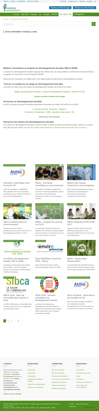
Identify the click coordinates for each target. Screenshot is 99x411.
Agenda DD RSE (8, 204)
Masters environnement (59, 382)
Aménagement (79, 14)
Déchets (54, 14)
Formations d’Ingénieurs (35, 112)
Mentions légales (45, 407)
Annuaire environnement (84, 382)
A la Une (16, 14)
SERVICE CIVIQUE (33, 1)
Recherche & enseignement (36, 384)
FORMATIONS (72, 1)
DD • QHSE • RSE (66, 14)
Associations (32, 376)
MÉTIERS (63, 1)
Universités (79, 379)
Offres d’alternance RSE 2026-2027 (81, 223)
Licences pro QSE (40, 109)
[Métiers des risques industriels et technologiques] (81, 172)
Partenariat (72, 406)
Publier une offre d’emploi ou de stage (49, 96)
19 (18, 321)
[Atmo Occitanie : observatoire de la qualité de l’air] (81, 284)
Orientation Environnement (20, 404)
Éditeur (18, 407)
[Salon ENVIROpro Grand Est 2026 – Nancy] (49, 248)
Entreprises (31, 370)
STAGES (12, 1)
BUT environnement (58, 373)
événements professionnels (54, 127)
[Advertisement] (49, 51)
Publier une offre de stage (60, 8)
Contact (71, 404)
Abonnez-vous (89, 407)
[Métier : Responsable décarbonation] (81, 248)
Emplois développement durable (56, 92)
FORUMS (82, 1)
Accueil (6, 19)
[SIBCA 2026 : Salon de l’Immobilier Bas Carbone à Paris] (17, 284)
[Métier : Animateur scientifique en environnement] (49, 172)
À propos (12, 407)
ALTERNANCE (21, 1)
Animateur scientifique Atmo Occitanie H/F (16, 184)
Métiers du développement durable (47, 165)
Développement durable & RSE (13, 241)
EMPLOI (6, 1)
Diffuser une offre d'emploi (84, 8)
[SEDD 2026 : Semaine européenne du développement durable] (49, 284)
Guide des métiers (32, 127)
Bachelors (53, 109)
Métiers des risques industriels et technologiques (80, 184)
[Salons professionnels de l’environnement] (17, 211)
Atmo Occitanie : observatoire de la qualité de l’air (81, 296)
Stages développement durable (27, 92)
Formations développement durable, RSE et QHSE (16, 259)
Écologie (34, 14)
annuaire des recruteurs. (77, 127)
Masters (62, 109)
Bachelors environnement (60, 376)
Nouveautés (80, 370)
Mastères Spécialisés (61, 112)
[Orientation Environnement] (12, 8)
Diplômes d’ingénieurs (59, 385)
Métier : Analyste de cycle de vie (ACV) (48, 223)
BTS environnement (58, 370)
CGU (37, 407)
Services (6, 407)
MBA (49, 112)
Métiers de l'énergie (74, 241)
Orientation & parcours (83, 373)
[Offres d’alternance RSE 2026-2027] (81, 211)
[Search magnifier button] (94, 24)
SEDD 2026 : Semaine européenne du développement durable (46, 297)
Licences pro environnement (61, 379)
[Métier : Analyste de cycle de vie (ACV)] (49, 211)
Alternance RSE (78, 92)
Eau (40, 14)
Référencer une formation (49, 117)
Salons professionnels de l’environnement (15, 223)
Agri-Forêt (24, 14)
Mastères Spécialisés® (59, 388)
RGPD (53, 407)
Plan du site (25, 407)
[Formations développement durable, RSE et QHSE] (17, 248)
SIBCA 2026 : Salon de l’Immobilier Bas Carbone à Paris (15, 297)
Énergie (46, 14)
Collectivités (31, 373)
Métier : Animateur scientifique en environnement (49, 184)
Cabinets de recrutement (35, 387)
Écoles (78, 376)
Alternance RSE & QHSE (75, 204)
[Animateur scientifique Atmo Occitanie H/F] (17, 172)
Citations (32, 407)
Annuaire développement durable (78, 277)
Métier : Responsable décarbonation (77, 259)
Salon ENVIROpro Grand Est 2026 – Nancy (48, 259)
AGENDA (89, 1)
